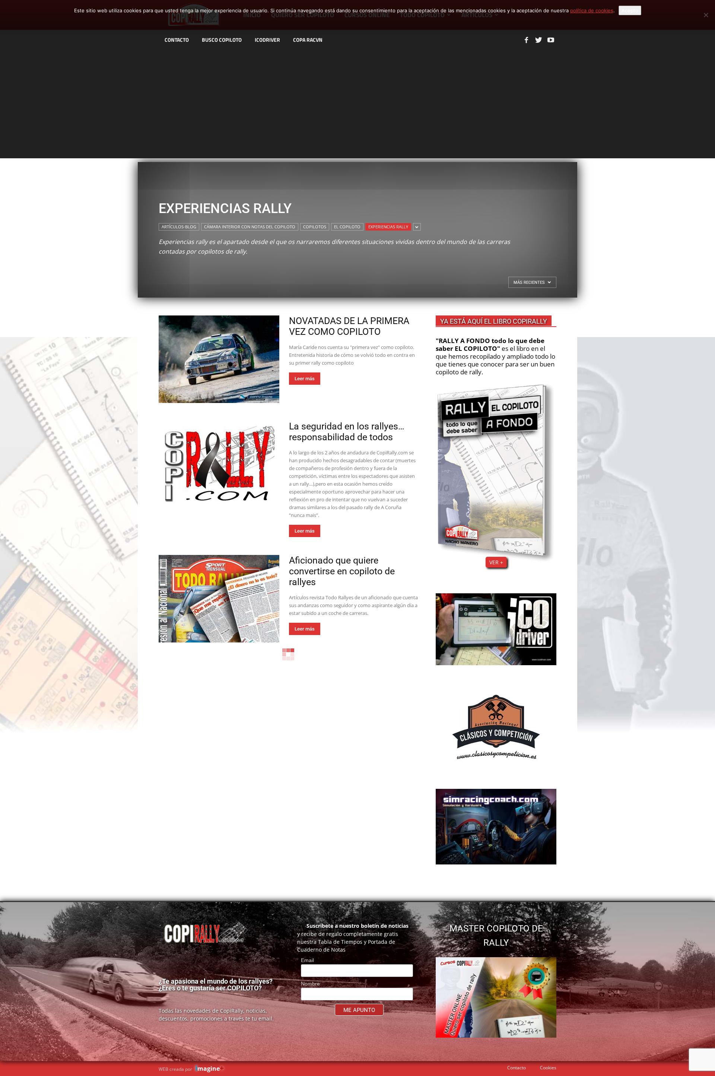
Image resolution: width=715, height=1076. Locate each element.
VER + (496, 562)
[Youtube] (550, 40)
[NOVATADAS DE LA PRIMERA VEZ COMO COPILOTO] (219, 359)
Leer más (305, 378)
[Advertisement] (357, 106)
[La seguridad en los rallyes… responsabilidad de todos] (219, 464)
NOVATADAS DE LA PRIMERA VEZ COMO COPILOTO (349, 326)
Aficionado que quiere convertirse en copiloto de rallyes (342, 571)
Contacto (516, 1067)
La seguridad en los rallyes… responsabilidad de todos (346, 431)
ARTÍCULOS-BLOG (179, 226)
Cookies (548, 1067)
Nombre (310, 984)
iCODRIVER (267, 40)
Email (307, 960)
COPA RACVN (307, 40)
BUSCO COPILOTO (222, 40)
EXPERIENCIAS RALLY (388, 226)
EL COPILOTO (347, 226)
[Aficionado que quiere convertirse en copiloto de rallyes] (219, 598)
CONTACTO (177, 40)
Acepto (630, 10)
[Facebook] (526, 40)
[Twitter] (538, 40)
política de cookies (591, 10)
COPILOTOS (314, 226)
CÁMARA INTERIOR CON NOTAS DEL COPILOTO (249, 226)
